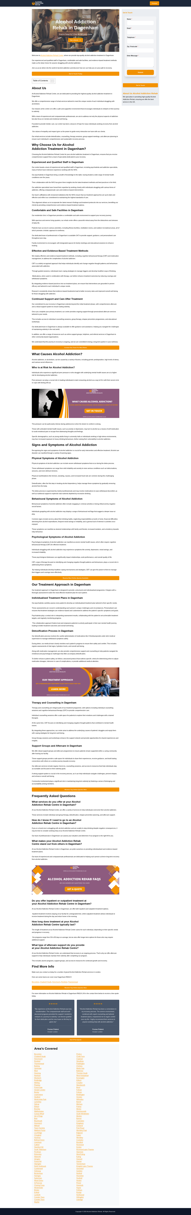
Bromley (37, 1109)
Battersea (79, 1071)
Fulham (79, 1090)
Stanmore (79, 1152)
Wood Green (38, 1180)
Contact (154, 3)
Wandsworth (80, 1085)
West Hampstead (82, 1075)
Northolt (79, 1173)
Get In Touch (140, 85)
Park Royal (80, 1128)
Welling (37, 1083)
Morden (79, 1116)
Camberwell (38, 1168)
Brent (78, 1087)
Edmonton (37, 1154)
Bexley (36, 1092)
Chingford (37, 1135)
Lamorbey (37, 1102)
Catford (36, 1145)
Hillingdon (80, 1197)
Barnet (78, 1102)
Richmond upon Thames (85, 1149)
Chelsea (79, 1066)
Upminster (37, 1068)
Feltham (79, 1190)
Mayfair (36, 1202)
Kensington (80, 1078)
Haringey (37, 1176)
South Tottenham (40, 1149)
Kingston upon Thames (84, 1166)
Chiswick (79, 1126)
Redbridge (38, 1080)
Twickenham (80, 1164)
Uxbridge (79, 1199)
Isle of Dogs (38, 1116)
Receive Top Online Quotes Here (76, 789)
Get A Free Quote (75, 1040)
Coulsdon (79, 1140)
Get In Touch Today (75, 74)
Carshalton (80, 1121)
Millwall (37, 1126)
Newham (37, 1075)
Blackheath (38, 1121)
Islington (37, 1159)
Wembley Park (81, 1130)
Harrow (79, 1161)
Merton (78, 1109)
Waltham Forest (39, 1130)
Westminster (38, 1188)
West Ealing (80, 1154)
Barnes (78, 1118)
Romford (64, 982)
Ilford (36, 1071)
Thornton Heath (81, 1073)
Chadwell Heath (45, 982)
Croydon (79, 1083)
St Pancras (38, 1183)
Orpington (37, 1164)
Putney (78, 1106)
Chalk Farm (80, 1056)
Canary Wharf (39, 1114)
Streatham (80, 1061)
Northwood (80, 1195)
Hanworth (79, 1185)
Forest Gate (38, 1087)
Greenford (79, 1168)
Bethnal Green (39, 1140)
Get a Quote (74, 40)
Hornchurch (56, 982)
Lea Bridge (38, 1133)
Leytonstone (38, 1094)
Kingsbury (80, 1123)
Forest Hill (37, 1161)
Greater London (39, 1090)
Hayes (78, 1188)
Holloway (37, 1171)
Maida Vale (80, 1068)
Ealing (78, 1157)
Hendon (79, 1097)
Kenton (78, 1147)
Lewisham (37, 1142)
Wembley (79, 1137)
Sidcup (36, 1104)
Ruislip (78, 1192)
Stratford (37, 1097)
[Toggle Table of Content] (51, 81)
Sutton (78, 1135)
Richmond (80, 1145)
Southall (79, 1178)
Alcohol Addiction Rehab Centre (51, 55)
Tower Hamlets (39, 1128)
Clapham (79, 1059)
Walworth (37, 1157)
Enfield (36, 1192)
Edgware (79, 1133)
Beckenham (38, 1173)
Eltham (36, 1106)
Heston (78, 1180)
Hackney (37, 1137)
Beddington (80, 1094)
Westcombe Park (40, 1099)
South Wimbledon (82, 1114)
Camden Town (39, 1197)
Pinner (78, 1183)
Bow (35, 1118)
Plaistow (37, 1085)
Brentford (79, 1142)
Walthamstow (39, 1111)
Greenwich (38, 1123)
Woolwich (37, 1078)
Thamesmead (73, 982)
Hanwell (79, 1159)
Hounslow (80, 1176)
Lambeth (37, 1195)
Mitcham (79, 1104)
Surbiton (79, 1171)
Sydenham (38, 1178)
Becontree (35, 982)
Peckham (37, 1152)
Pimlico (79, 1054)
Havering (37, 1073)
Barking (37, 1066)
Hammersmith (81, 1111)
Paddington (80, 1063)
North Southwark (40, 1166)
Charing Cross (39, 1185)
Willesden (79, 1099)
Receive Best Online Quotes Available (75, 578)
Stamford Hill (38, 1147)
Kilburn (78, 1080)
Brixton (36, 1190)
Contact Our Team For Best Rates (75, 347)
